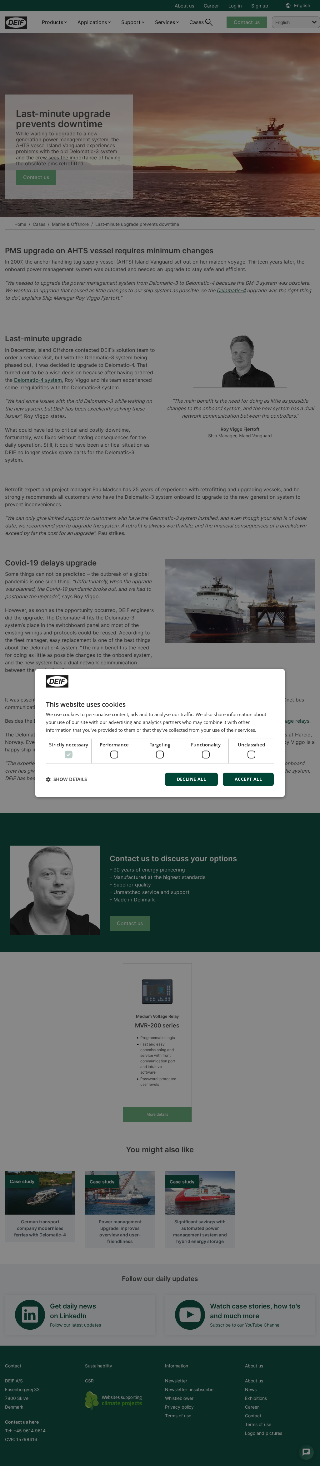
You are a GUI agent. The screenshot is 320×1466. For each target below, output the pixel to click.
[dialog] (160, 733)
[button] (66, 779)
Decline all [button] (191, 779)
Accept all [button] (248, 779)
